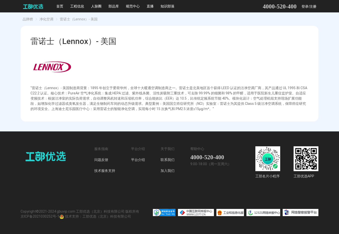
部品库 (113, 6)
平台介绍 (138, 160)
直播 (150, 6)
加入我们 (167, 171)
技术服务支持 (104, 171)
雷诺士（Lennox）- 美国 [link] (79, 19)
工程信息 (77, 6)
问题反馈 (101, 160)
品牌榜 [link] (28, 19)
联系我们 (167, 160)
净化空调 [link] (46, 19)
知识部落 (167, 6)
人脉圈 (96, 6)
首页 (59, 6)
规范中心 (133, 6)
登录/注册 (309, 6)
